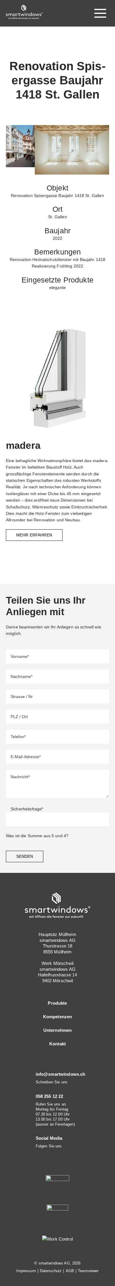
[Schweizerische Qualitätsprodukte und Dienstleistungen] (57, 1215)
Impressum (26, 1271)
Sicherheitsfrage (27, 809)
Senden (24, 856)
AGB (70, 1271)
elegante (57, 287)
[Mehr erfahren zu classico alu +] (57, 377)
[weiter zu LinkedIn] (38, 1153)
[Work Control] (57, 1238)
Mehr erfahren (34, 535)
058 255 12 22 (49, 1096)
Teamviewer (88, 1271)
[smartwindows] (24, 11)
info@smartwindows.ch (61, 1074)
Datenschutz (51, 1271)
